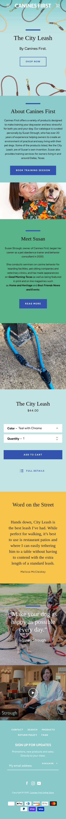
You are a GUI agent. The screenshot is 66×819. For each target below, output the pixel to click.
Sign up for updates (33, 745)
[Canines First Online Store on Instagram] (33, 783)
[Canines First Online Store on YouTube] (39, 783)
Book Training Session (33, 170)
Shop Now (33, 61)
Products (48, 729)
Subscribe (48, 763)
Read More (33, 303)
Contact (17, 729)
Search (32, 729)
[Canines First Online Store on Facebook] (27, 783)
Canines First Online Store (42, 792)
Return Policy (27, 735)
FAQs (44, 735)
